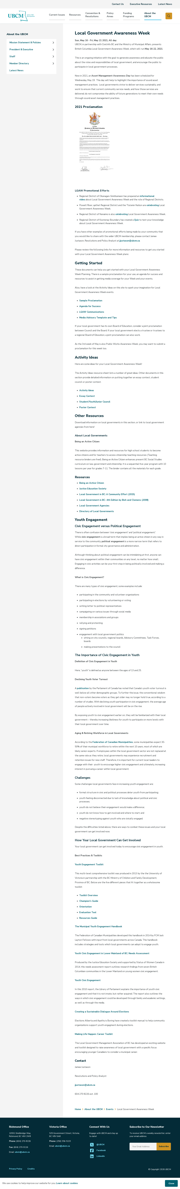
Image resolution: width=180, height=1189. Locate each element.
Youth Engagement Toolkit (89, 864)
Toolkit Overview (88, 895)
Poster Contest (87, 407)
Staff (12, 56)
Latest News (165, 4)
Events (109, 1109)
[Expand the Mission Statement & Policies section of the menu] (53, 42)
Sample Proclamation (90, 300)
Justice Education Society (92, 488)
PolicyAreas (110, 15)
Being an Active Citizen (91, 483)
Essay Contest (87, 396)
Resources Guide (88, 918)
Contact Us (118, 4)
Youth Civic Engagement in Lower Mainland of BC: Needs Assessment (112, 953)
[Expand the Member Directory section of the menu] (53, 63)
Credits (31, 1169)
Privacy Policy (15, 1169)
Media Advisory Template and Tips (98, 317)
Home (78, 1109)
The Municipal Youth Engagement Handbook (98, 926)
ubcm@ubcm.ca (22, 1152)
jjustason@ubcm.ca (130, 240)
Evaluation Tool (87, 912)
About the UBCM (150, 15)
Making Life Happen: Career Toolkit (94, 1034)
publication (83, 688)
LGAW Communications (91, 311)
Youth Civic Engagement (88, 980)
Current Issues (57, 14)
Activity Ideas (86, 390)
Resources (75, 14)
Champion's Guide (88, 901)
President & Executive (21, 49)
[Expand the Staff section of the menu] (53, 56)
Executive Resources (141, 4)
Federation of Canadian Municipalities (113, 742)
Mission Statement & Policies (25, 42)
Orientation (85, 906)
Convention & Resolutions (92, 15)
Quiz (136, 219)
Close (171, 1183)
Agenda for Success (90, 306)
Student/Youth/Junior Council (94, 401)
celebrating (153, 205)
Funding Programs (128, 15)
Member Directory (19, 63)
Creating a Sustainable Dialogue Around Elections (102, 1011)
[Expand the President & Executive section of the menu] (53, 49)
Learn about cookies (67, 1183)
